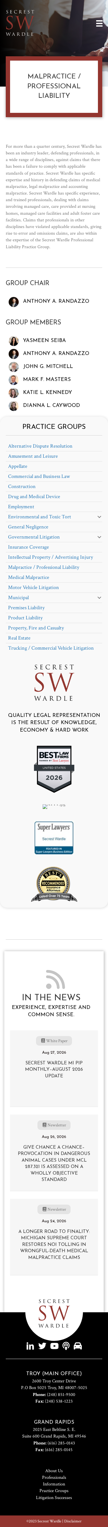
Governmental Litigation (34, 537)
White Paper (57, 1041)
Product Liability (25, 617)
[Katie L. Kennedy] (14, 393)
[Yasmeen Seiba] (14, 341)
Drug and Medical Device (34, 496)
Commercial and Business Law (39, 476)
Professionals (54, 1477)
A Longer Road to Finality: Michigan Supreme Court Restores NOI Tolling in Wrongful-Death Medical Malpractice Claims (54, 1244)
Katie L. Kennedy (47, 392)
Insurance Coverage (28, 547)
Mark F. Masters (47, 379)
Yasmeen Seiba (44, 340)
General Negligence (28, 527)
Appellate (17, 466)
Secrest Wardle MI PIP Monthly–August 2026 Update (54, 1070)
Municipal (18, 597)
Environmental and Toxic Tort (39, 516)
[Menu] (99, 23)
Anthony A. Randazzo (56, 301)
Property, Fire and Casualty (36, 628)
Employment (21, 506)
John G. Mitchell (48, 366)
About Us (54, 1471)
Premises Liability (26, 607)
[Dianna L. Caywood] (14, 406)
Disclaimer (73, 1521)
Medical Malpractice (28, 577)
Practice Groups (54, 1491)
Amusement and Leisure (33, 456)
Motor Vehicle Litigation (33, 587)
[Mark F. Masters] (14, 380)
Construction (22, 486)
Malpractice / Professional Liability (43, 567)
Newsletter (57, 1125)
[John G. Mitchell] (14, 367)
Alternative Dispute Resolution (40, 446)
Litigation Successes (54, 1498)
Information (54, 1484)
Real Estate (19, 638)
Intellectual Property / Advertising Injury (50, 557)
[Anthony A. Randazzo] (14, 301)
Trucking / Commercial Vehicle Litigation (51, 648)
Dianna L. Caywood (51, 405)
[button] (99, 517)
